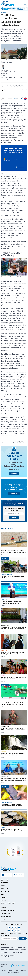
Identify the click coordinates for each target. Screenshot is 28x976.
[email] (20, 86)
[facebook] (7, 85)
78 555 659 (19, 953)
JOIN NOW (14, 493)
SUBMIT (14, 517)
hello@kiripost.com (8, 956)
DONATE (14, 473)
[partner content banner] (14, 158)
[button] (18, 89)
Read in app (5, 1)
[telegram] (17, 86)
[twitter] (10, 85)
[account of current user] (25, 8)
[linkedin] (13, 85)
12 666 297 (10, 953)
